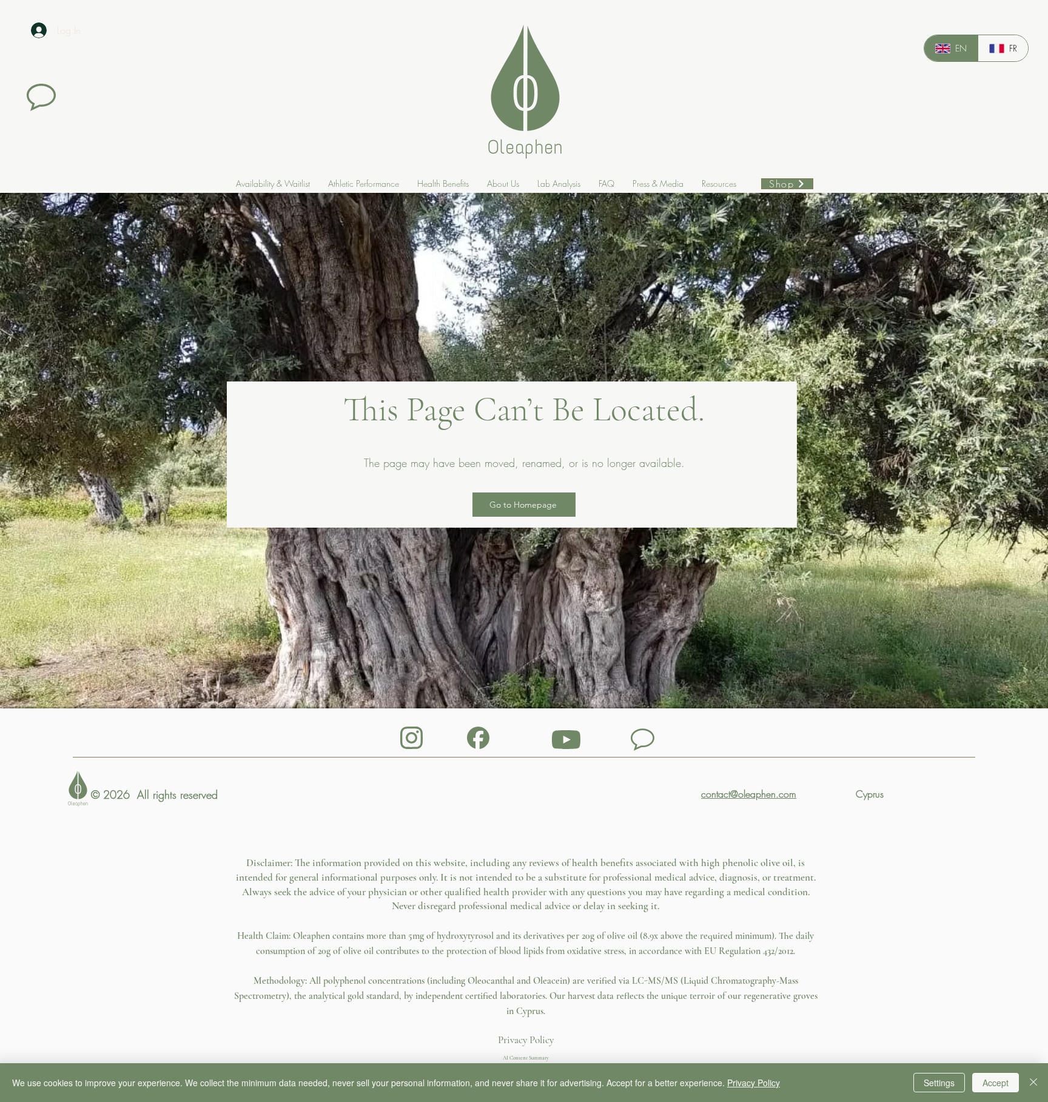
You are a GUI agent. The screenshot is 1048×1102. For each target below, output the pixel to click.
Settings (939, 1083)
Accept (995, 1083)
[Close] (1033, 1082)
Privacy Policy (526, 1039)
